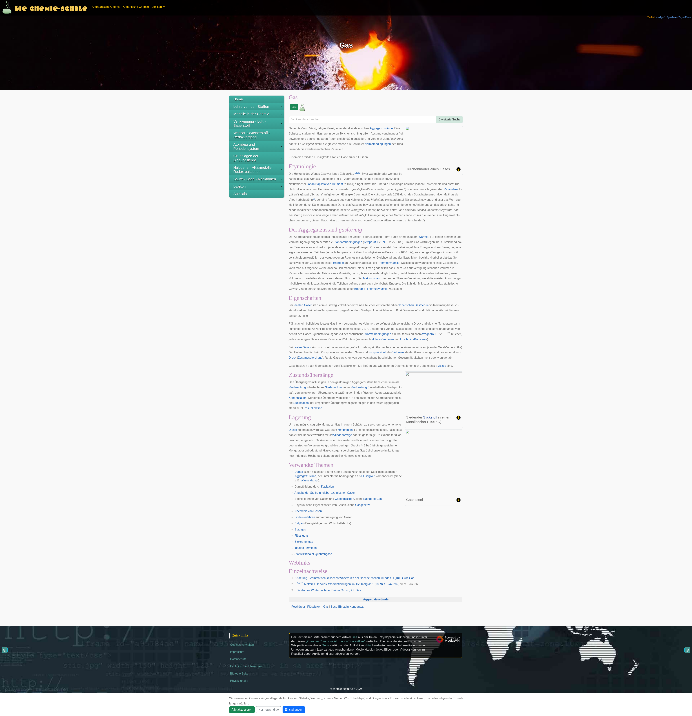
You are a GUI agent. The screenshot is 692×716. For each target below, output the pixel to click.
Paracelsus (451, 189)
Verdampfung (297, 387)
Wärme (423, 236)
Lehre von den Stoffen (251, 107)
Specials (240, 194)
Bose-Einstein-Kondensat (347, 606)
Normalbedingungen (378, 144)
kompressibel (377, 352)
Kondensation (298, 397)
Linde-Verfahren (304, 517)
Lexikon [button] (157, 6)
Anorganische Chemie (106, 6)
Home (238, 99)
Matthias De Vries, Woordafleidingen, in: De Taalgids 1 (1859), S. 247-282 (351, 584)
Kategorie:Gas (372, 498)
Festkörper (298, 606)
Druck (292, 357)
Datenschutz (238, 659)
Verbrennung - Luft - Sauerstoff (249, 123)
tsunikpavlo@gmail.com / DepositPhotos (673, 17)
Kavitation (327, 486)
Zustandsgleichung (310, 357)
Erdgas (299, 523)
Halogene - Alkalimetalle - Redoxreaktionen (253, 170)
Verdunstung (359, 387)
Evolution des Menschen (246, 666)
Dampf (298, 471)
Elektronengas (303, 541)
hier (368, 645)
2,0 (298, 583)
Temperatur (371, 242)
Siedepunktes (334, 387)
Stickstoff (430, 417)
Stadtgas (300, 529)
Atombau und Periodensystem (246, 146)
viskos (442, 365)
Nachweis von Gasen (308, 511)
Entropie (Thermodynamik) (371, 288)
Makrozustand (372, 278)
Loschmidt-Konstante (413, 339)
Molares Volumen (382, 339)
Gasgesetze (363, 504)
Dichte (293, 429)
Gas (294, 106)
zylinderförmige (342, 435)
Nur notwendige (268, 709)
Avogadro (427, 334)
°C (384, 242)
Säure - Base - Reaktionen (254, 179)
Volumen (398, 352)
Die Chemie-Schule (50, 7)
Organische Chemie (136, 6)
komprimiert (345, 429)
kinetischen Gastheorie (414, 305)
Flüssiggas (301, 535)
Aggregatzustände (381, 128)
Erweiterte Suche (449, 119)
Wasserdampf (309, 480)
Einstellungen (294, 709)
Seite (325, 645)
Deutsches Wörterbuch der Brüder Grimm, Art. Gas (329, 590)
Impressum (237, 651)
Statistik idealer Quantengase (313, 554)
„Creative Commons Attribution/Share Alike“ (335, 641)
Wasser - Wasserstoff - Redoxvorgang (251, 135)
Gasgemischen (344, 498)
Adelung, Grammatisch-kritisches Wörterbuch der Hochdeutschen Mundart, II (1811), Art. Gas (355, 578)
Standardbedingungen (348, 242)
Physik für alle (239, 680)
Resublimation (313, 408)
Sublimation (301, 402)
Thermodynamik (388, 262)
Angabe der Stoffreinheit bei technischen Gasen (325, 492)
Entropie (338, 262)
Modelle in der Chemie (251, 114)
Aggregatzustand (305, 476)
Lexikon (239, 186)
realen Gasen (302, 347)
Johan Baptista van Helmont (325, 184)
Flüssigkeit (368, 476)
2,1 (301, 583)
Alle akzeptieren (242, 709)
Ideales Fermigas (305, 547)
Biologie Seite (239, 673)
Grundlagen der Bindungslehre (245, 158)
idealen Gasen (303, 305)
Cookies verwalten (242, 644)
